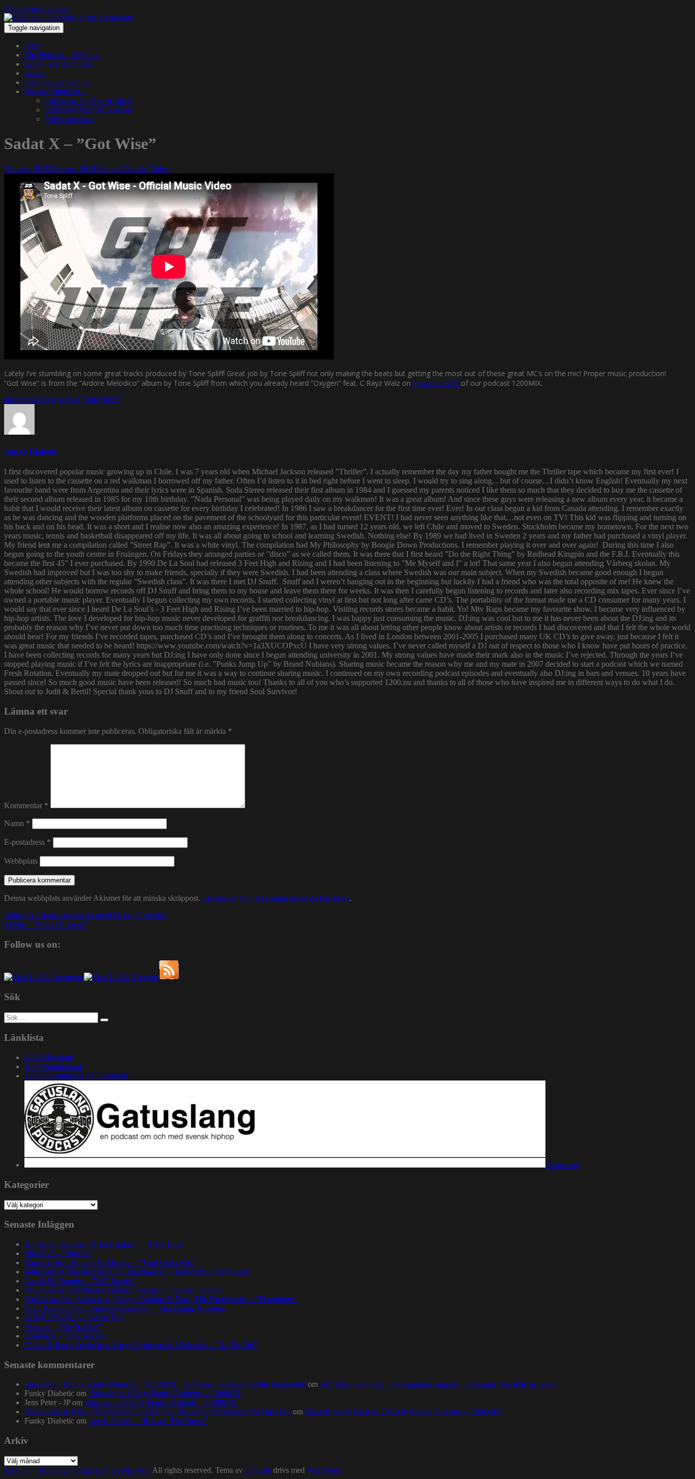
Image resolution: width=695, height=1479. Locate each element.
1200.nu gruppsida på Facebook (76, 1075)
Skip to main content (37, 8)
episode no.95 (436, 383)
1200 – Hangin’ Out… (60, 64)
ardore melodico (30, 399)
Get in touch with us (57, 82)
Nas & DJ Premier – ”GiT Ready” (79, 1280)
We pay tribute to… (56, 91)
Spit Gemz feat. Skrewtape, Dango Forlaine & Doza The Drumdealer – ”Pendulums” (161, 1299)
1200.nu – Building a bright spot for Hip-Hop (77, 1470)
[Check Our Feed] (169, 977)
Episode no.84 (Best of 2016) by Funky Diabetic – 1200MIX (403, 1411)
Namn (17, 823)
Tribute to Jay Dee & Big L (89, 100)
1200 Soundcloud (52, 1066)
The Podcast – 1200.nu (61, 54)
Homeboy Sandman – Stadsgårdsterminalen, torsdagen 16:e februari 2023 (438, 1384)
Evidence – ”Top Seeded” (66, 1335)
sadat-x (69, 399)
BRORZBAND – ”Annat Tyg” (75, 1317)
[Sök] (104, 1019)
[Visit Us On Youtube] (121, 977)
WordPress (324, 1470)
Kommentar (26, 805)
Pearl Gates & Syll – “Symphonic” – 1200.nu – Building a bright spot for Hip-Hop (157, 1411)
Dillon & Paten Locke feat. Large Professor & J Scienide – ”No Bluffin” (140, 1345)
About (34, 73)
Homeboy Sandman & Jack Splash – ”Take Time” (105, 1244)
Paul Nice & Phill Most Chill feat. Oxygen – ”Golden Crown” (124, 1290)
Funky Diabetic (123, 168)
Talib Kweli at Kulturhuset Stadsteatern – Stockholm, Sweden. (124, 1308)
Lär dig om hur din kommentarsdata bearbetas (276, 898)
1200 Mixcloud (49, 1057)
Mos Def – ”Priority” (58, 1253)
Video (159, 168)
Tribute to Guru (70, 119)
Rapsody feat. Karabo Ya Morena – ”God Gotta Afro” (111, 1262)
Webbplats (21, 861)
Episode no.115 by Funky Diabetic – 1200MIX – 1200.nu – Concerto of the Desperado (165, 1384)
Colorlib (258, 1470)
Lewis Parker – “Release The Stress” (148, 1420)
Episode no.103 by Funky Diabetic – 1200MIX (165, 1393)
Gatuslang (562, 1164)
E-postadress (27, 842)
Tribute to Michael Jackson (88, 109)
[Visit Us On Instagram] (44, 977)
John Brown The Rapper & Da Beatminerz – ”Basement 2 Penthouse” (137, 1271)
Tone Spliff (101, 399)
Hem (32, 45)
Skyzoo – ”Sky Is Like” (62, 1326)
